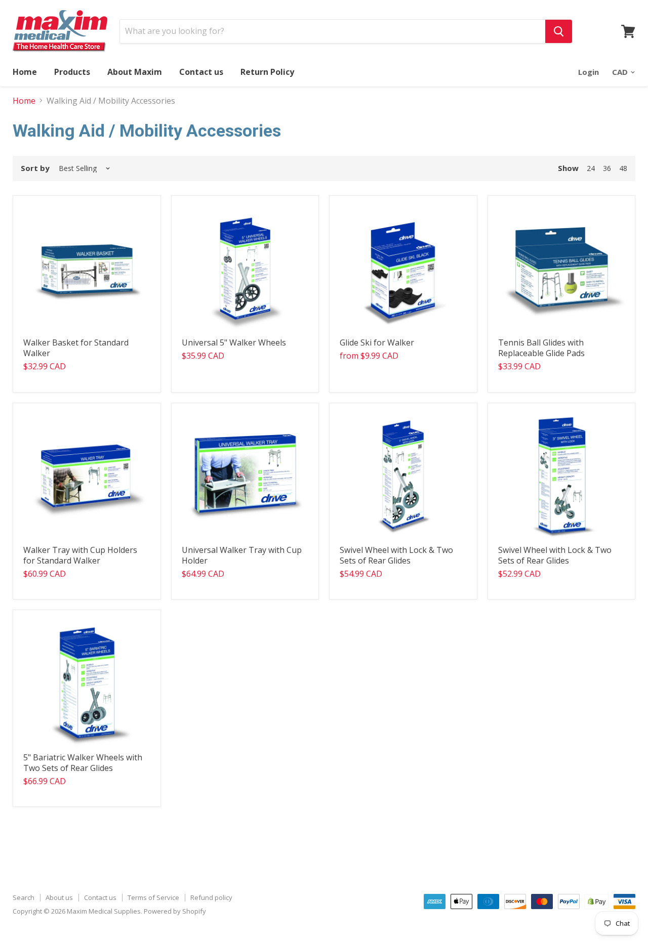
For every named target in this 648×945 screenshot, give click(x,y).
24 (591, 168)
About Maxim (134, 71)
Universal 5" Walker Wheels (234, 342)
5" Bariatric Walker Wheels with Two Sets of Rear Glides (82, 763)
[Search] (558, 31)
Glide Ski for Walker (377, 342)
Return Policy (267, 71)
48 (623, 168)
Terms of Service (153, 897)
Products (72, 71)
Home (25, 71)
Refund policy (211, 897)
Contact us (201, 71)
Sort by (35, 168)
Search (23, 897)
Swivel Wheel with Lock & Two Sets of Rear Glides (396, 555)
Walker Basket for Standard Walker (76, 348)
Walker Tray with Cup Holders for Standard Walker (80, 555)
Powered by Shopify (175, 911)
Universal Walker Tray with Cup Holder (242, 555)
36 (607, 168)
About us (59, 897)
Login (588, 72)
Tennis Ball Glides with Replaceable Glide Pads (541, 348)
